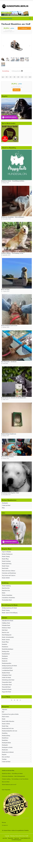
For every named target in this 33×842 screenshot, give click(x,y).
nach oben (5, 838)
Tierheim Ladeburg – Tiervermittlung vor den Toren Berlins (15, 779)
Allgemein (4, 709)
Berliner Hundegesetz (7, 554)
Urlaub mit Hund (6, 505)
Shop (3, 507)
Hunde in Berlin (6, 723)
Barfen (3, 593)
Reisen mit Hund (5, 781)
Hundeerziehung (6, 735)
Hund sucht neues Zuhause (8, 570)
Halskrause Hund (6, 627)
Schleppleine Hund (6, 675)
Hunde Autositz (6, 639)
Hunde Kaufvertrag (6, 563)
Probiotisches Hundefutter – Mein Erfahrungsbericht (13, 776)
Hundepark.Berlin (6, 742)
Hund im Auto (5, 632)
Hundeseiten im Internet (8, 752)
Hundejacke (5, 656)
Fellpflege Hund (6, 623)
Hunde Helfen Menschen (8, 721)
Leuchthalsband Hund (7, 670)
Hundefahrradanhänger (7, 649)
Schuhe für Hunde (6, 677)
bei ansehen (24, 28)
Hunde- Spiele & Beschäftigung (9, 612)
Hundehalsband (6, 654)
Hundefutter (5, 740)
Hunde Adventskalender (8, 637)
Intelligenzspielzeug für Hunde (9, 608)
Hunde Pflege (5, 559)
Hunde (3, 719)
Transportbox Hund (6, 682)
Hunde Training (6, 556)
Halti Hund (4, 630)
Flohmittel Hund (6, 625)
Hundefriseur (5, 738)
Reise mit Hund (6, 757)
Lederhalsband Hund (7, 668)
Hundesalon (5, 749)
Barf (3, 712)
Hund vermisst (5, 716)
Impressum (16, 838)
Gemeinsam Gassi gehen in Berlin (10, 714)
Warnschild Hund (6, 687)
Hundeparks (5, 503)
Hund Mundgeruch (6, 635)
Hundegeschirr (5, 651)
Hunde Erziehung (6, 561)
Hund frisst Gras (6, 590)
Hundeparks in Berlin (7, 747)
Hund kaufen (5, 568)
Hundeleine (5, 658)
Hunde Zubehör (6, 578)
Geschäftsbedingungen (16, 839)
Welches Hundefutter (7, 595)
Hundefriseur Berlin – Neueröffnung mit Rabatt (12, 773)
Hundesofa (4, 661)
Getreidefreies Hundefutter (8, 597)
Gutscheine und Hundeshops (9, 573)
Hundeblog (4, 733)
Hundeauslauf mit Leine (8, 728)
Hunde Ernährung (6, 585)
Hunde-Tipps (5, 726)
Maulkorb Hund (6, 672)
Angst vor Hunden (6, 551)
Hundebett (4, 644)
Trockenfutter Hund (7, 600)
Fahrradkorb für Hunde (7, 620)
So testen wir (5, 825)
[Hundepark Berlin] (16, 6)
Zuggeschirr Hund (6, 691)
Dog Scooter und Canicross (8, 575)
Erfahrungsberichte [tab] (17, 71)
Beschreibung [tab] (5, 71)
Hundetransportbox (6, 663)
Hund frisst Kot (6, 588)
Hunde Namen (5, 566)
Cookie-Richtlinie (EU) (25, 838)
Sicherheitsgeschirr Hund (8, 680)
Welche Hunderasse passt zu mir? (9, 784)
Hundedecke (5, 646)
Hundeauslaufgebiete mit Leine (9, 731)
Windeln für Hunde (6, 689)
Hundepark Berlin (6, 18)
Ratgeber (4, 754)
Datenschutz (10, 838)
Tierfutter (4, 759)
